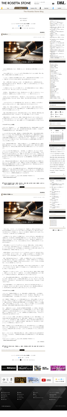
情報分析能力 (56, 164)
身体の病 (5, 183)
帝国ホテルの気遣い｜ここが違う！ (57, 23)
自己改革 (41, 346)
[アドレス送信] (53, 116)
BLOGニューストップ (54, 21)
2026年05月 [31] (54, 224)
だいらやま (54, 200)
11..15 (30, 28)
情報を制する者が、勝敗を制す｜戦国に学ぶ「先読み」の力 (57, 28)
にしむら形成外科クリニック (56, 73)
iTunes (42, 397)
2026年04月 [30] (54, 225)
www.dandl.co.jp (21, 394)
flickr (35, 394)
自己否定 (31, 183)
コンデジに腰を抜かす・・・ (56, 202)
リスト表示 (33, 23)
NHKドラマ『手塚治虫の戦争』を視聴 (57, 45)
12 (57, 136)
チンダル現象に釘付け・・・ (56, 196)
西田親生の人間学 (10, 184)
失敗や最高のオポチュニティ (55, 147)
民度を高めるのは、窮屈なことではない (57, 38)
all (63, 174)
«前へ (13, 28)
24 (53, 139)
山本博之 (53, 203)
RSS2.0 (55, 230)
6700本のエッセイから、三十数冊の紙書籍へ (57, 35)
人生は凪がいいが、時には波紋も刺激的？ (57, 43)
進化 (7, 347)
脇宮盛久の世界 (53, 75)
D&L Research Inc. (53, 394)
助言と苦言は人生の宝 (59, 155)
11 (55, 136)
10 (27, 28)
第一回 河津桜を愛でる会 (55, 191)
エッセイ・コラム (41, 37)
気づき (20, 184)
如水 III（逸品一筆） (54, 90)
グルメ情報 (53, 82)
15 (62, 136)
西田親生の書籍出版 (54, 65)
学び (23, 184)
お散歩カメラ (53, 83)
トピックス (53, 69)
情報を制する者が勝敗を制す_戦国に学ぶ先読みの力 (57, 163)
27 (58, 139)
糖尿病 (38, 183)
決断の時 (51, 166)
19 (57, 138)
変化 (33, 346)
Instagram (36, 392)
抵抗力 (13, 183)
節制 (25, 183)
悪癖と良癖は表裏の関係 (60, 157)
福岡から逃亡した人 (55, 189)
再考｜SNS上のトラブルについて (57, 46)
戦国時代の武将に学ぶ (58, 161)
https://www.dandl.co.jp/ (9, 177)
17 (53, 138)
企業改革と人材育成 (54, 67)
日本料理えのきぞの (54, 77)
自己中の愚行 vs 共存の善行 (56, 41)
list (63, 99)
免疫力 (34, 183)
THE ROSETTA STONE (6, 392)
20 (58, 138)
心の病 (41, 183)
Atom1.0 (61, 230)
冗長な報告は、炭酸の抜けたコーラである (57, 48)
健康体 (17, 183)
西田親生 (53, 198)
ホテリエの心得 (56, 149)
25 (55, 139)
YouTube (20, 399)
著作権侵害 (53, 95)
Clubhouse (53, 94)
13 (58, 136)
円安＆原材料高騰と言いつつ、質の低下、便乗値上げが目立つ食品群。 (57, 184)
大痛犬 (53, 190)
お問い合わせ (5, 399)
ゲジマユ (53, 194)
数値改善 (10, 183)
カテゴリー (35, 37)
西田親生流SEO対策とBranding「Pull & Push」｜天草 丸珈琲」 (57, 57)
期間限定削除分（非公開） (55, 96)
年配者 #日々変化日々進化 (9, 346)
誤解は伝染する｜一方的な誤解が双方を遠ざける (57, 52)
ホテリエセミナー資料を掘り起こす (57, 22)
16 (51, 138)
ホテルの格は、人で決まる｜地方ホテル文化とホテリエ (57, 30)
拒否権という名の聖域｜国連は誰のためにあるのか (57, 32)
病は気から (21, 183)
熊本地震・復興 (53, 91)
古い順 (27, 25)
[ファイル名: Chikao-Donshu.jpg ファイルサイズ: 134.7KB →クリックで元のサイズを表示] (23, 52)
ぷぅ (53, 185)
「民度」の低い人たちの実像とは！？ (57, 187)
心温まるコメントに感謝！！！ (56, 204)
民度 (37, 346)
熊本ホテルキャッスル (55, 92)
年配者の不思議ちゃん (8, 194)
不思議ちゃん (17, 346)
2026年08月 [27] (54, 220)
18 (55, 138)
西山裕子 (53, 192)
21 (60, 138)
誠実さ (22, 346)
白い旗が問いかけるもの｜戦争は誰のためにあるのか (57, 40)
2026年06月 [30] (54, 222)
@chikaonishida (21, 397)
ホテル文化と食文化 (54, 79)
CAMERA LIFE (53, 105)
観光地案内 (53, 87)
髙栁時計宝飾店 (53, 71)
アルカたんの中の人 (55, 197)
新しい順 (21, 25)
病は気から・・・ (7, 34)
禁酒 (27, 183)
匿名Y (53, 182)
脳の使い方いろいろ (54, 55)
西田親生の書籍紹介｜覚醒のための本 (57, 49)
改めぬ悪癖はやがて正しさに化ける (57, 159)
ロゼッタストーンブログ (6, 394)
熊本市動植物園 (53, 86)
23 (51, 139)
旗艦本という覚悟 (54, 33)
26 (57, 139)
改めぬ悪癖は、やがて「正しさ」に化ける (57, 25)
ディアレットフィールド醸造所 (56, 74)
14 (60, 136)
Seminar (4, 397)
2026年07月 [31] (54, 221)
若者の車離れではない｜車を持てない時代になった (57, 54)
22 (62, 138)
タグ (21, 20)
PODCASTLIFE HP (38, 397)
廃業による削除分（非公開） (56, 98)
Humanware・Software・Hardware (56, 170)
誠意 (35, 346)
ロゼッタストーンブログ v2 (55, 124)
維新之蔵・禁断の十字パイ (55, 78)
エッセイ (16, 184)
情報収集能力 (61, 164)
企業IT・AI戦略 (53, 66)
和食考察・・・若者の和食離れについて (57, 181)
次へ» (33, 28)
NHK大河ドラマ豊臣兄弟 (58, 166)
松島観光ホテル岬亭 (54, 70)
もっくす (53, 188)
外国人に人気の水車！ (55, 199)
